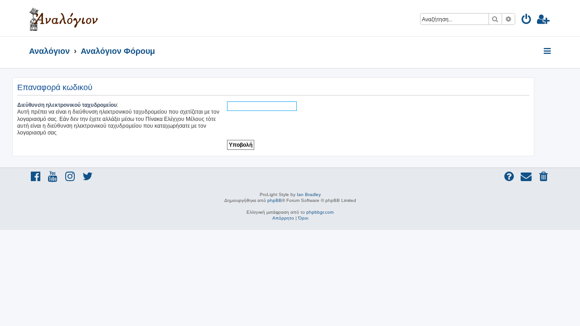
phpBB (274, 200)
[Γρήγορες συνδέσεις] (548, 52)
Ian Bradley (309, 194)
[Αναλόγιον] (63, 18)
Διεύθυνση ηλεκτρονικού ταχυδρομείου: (67, 104)
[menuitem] (527, 21)
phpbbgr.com (320, 212)
